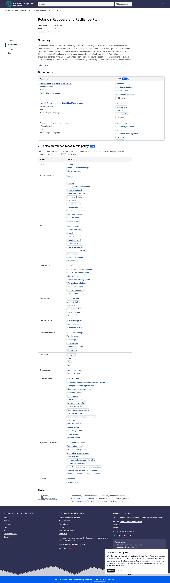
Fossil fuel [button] (71, 355)
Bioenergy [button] (71, 340)
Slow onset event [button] (74, 247)
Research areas (65, 521)
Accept (111, 571)
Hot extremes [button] (72, 254)
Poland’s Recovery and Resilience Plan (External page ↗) (62, 103)
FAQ (5, 527)
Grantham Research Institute (83, 498)
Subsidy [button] (119, 110)
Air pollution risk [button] (74, 230)
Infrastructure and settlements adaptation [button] (84, 467)
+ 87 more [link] (120, 98)
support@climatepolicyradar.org (129, 547)
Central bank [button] (72, 482)
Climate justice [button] (73, 324)
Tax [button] (68, 180)
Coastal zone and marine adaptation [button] (82, 470)
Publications (63, 524)
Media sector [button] (72, 420)
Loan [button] (118, 103)
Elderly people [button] (73, 276)
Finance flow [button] (121, 84)
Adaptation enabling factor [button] (127, 134)
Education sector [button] (123, 91)
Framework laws (10, 534)
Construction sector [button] (75, 399)
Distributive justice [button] (124, 87)
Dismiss (111, 580)
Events (61, 527)
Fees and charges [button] (74, 197)
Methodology (9, 524)
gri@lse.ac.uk (70, 540)
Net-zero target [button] (73, 171)
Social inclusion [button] (73, 312)
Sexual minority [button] (73, 293)
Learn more (71, 154)
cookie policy (148, 561)
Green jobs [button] (71, 316)
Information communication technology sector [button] (86, 382)
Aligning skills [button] (73, 302)
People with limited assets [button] (78, 273)
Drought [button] (70, 233)
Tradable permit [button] (73, 207)
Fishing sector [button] (73, 427)
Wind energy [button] (72, 336)
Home (6, 518)
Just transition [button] (122, 114)
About (6, 521)
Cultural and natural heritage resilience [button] (83, 474)
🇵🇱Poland (58, 25)
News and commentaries (68, 530)
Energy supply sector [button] (76, 403)
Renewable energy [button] (75, 333)
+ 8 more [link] (120, 138)
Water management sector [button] (78, 410)
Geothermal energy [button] (75, 346)
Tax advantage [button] (73, 204)
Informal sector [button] (73, 438)
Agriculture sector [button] (74, 406)
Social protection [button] (74, 309)
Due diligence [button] (73, 221)
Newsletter (63, 534)
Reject (119, 571)
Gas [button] (69, 362)
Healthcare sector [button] (74, 393)
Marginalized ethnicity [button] (76, 283)
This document (122, 4)
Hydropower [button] (72, 350)
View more (43, 65)
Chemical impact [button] (74, 240)
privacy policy (133, 561)
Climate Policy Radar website (131, 522)
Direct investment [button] (74, 190)
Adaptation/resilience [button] (125, 94)
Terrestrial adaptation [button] (76, 463)
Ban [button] (69, 211)
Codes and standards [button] (76, 193)
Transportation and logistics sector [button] (81, 386)
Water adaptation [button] (74, 446)
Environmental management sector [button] (81, 417)
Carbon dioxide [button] (73, 374)
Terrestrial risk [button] (73, 243)
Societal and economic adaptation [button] (81, 460)
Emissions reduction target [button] (78, 168)
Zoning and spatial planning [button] (78, 186)
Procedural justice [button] (74, 328)
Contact (7, 537)
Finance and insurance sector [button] (79, 389)
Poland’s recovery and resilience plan (54, 123)
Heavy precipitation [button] (75, 257)
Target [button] (70, 164)
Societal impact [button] (73, 236)
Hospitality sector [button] (74, 431)
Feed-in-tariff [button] (73, 218)
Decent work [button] (72, 305)
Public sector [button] (72, 396)
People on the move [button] (75, 290)
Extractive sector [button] (74, 424)
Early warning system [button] (76, 214)
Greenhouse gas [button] (74, 370)
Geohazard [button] (72, 261)
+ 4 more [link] (120, 118)
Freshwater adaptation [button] (76, 450)
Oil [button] (68, 365)
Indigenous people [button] (75, 287)
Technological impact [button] (76, 250)
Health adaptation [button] (74, 456)
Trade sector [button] (72, 434)
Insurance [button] (71, 200)
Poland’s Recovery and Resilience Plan (56, 83)
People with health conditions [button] (79, 269)
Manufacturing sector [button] (76, 413)
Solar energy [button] (72, 343)
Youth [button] (69, 266)
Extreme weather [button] (74, 226)
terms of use (81, 501)
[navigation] (12, 41)
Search (6, 530)
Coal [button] (69, 358)
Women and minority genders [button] (79, 280)
